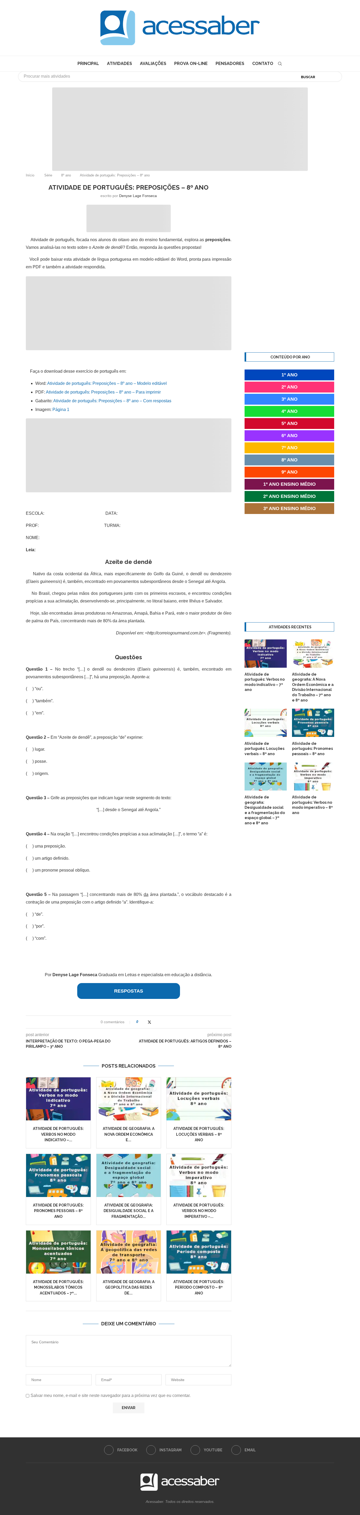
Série (48, 175)
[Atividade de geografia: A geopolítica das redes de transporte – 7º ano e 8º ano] (128, 1252)
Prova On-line (191, 63)
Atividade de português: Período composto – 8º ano (198, 1287)
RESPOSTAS (128, 991)
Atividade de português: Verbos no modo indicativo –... (58, 1134)
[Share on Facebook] (144, 1022)
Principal (88, 63)
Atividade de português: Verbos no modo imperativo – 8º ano (312, 805)
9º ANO (289, 472)
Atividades (119, 63)
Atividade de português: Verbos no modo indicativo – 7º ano (265, 682)
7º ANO (289, 447)
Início (30, 175)
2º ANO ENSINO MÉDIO (289, 496)
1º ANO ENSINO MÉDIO (289, 484)
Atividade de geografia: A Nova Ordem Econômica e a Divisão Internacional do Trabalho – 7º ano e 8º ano (313, 687)
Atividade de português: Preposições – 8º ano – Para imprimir (103, 392)
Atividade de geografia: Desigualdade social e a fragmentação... (128, 1211)
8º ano (66, 175)
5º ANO (289, 423)
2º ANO (289, 387)
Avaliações (153, 63)
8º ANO (289, 459)
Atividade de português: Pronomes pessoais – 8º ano (58, 1211)
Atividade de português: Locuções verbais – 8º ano (198, 1134)
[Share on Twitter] (149, 1022)
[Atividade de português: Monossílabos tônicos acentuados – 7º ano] (58, 1252)
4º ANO (289, 411)
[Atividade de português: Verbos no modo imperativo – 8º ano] (199, 1175)
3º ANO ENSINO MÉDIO (289, 508)
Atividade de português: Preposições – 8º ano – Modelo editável (107, 383)
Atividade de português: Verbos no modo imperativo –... (198, 1211)
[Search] (280, 63)
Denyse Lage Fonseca (138, 196)
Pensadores (230, 63)
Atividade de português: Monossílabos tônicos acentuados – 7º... (58, 1287)
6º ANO (289, 435)
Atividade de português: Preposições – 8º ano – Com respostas (112, 401)
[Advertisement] (315, 1462)
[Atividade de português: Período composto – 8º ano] (199, 1252)
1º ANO (289, 374)
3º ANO (289, 399)
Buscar (308, 77)
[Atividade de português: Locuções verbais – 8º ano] (199, 1098)
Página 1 (60, 409)
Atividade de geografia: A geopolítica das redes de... (128, 1287)
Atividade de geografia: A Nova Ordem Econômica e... (128, 1134)
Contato (262, 63)
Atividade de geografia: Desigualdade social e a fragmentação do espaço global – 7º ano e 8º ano (265, 810)
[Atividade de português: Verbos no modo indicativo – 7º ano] (58, 1098)
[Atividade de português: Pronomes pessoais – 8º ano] (58, 1175)
